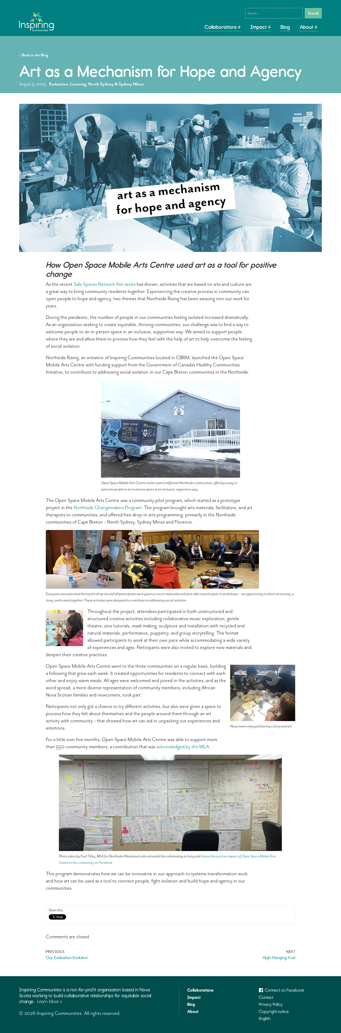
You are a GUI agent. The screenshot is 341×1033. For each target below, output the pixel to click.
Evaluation (58, 84)
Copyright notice (274, 1011)
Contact (266, 997)
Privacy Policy (271, 1004)
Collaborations (221, 27)
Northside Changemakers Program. (108, 507)
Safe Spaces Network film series (105, 284)
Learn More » (49, 1001)
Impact (258, 27)
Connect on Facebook (284, 990)
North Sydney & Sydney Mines (116, 84)
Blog (285, 27)
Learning (78, 84)
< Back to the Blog (33, 55)
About (306, 27)
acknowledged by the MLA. (184, 746)
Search (313, 13)
